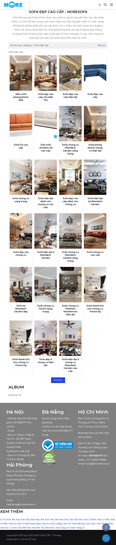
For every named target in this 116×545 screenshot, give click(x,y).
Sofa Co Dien (103, 519)
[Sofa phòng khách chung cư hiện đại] (95, 123)
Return (102, 45)
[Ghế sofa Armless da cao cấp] (45, 123)
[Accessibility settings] (100, 4)
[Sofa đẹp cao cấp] (95, 73)
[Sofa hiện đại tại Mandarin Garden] (95, 177)
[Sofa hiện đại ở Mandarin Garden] (45, 231)
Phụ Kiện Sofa (32, 519)
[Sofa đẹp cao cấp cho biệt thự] (45, 73)
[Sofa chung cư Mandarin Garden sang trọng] (70, 123)
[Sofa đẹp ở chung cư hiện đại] (45, 338)
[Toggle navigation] (111, 4)
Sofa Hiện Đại (78, 523)
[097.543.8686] (106, 538)
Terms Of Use (28, 539)
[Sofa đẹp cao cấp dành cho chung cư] (70, 177)
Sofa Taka (90, 523)
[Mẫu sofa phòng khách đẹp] (21, 73)
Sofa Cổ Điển (90, 519)
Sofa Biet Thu (38, 527)
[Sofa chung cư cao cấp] (95, 231)
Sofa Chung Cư (63, 527)
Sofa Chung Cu (78, 527)
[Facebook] (106, 527)
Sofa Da (45, 523)
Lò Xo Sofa (5, 519)
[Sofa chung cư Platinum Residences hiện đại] (70, 284)
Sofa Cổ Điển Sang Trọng (29, 523)
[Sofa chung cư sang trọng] (21, 177)
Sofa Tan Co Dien (8, 527)
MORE (58, 380)
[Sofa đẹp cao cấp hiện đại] (70, 73)
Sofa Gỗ (67, 523)
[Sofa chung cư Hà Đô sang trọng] (45, 284)
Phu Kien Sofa (18, 519)
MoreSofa (49, 527)
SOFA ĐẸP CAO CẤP (39, 535)
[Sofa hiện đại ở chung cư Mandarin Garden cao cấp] (70, 338)
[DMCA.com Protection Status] (49, 458)
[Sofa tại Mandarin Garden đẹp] (21, 284)
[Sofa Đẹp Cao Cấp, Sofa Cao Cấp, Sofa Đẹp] (13, 4)
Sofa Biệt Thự (24, 527)
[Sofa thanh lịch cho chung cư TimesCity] (95, 284)
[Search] (105, 4)
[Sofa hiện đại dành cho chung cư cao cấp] (45, 177)
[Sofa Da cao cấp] (21, 123)
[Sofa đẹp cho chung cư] (21, 231)
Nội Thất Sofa (76, 519)
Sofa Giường (56, 523)
